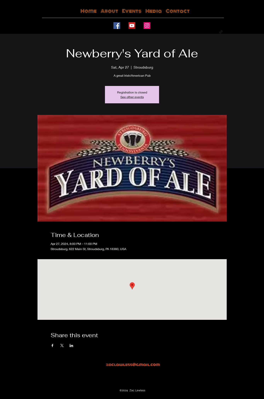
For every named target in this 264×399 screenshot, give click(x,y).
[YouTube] (132, 25)
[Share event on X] (62, 345)
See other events (132, 97)
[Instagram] (147, 25)
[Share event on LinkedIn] (71, 345)
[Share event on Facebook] (52, 345)
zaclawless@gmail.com (133, 364)
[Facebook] (116, 25)
